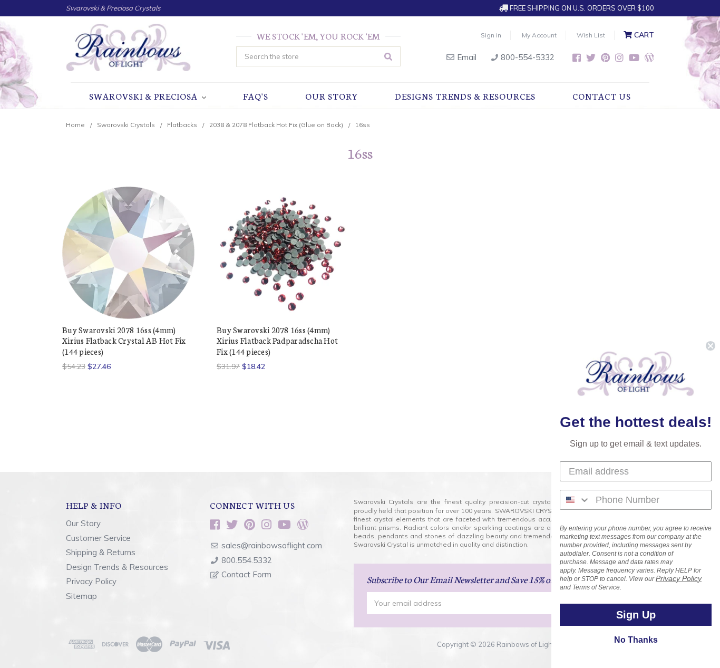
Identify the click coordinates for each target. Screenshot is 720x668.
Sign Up (636, 615)
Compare (125, 253)
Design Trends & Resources (117, 567)
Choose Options (128, 271)
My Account (539, 35)
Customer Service (98, 538)
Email (465, 57)
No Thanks (636, 639)
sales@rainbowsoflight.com (271, 545)
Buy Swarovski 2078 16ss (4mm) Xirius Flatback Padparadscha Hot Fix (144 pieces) (277, 340)
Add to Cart (283, 271)
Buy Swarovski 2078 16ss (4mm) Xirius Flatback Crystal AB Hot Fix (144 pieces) (124, 340)
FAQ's (255, 96)
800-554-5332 (526, 57)
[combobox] (575, 499)
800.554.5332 (246, 560)
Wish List (591, 35)
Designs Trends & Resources (465, 96)
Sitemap (81, 596)
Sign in (491, 35)
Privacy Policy (91, 581)
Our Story (331, 96)
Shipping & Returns (100, 552)
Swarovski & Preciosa (144, 96)
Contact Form (246, 574)
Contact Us (601, 96)
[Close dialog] (710, 346)
